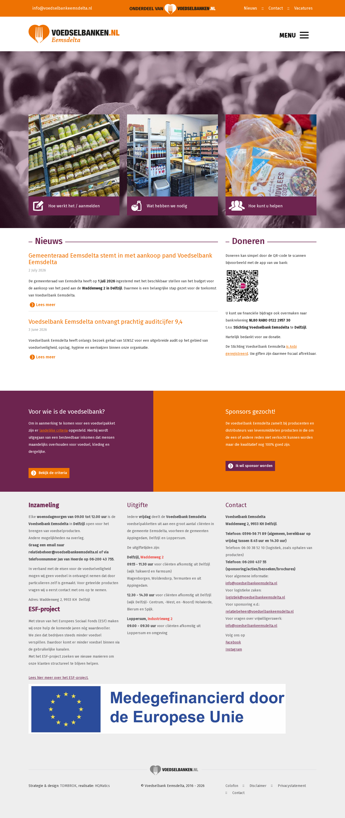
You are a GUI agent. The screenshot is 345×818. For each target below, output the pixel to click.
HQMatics (102, 786)
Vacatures (303, 8)
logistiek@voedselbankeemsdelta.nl (255, 597)
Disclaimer (258, 786)
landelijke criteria (53, 430)
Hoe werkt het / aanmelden (74, 206)
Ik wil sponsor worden (254, 466)
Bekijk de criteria (53, 473)
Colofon (232, 786)
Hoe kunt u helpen (265, 206)
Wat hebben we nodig (167, 206)
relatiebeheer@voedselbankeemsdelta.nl (260, 611)
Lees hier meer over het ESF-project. (58, 678)
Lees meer (45, 304)
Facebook (233, 642)
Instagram (234, 649)
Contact (275, 8)
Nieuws (250, 8)
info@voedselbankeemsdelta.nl (62, 8)
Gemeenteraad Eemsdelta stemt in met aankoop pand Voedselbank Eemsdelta (120, 259)
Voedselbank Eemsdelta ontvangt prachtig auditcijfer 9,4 (106, 321)
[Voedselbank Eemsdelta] (74, 34)
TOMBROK (68, 786)
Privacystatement (292, 786)
